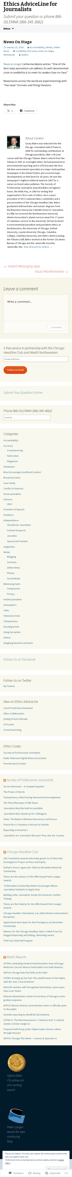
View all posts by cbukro (38, 246)
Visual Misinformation (52, 271)
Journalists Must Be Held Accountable (23, 808)
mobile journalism (12, 599)
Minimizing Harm (11, 584)
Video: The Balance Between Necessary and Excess (30, 819)
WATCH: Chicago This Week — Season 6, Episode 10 (30, 1038)
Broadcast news (11, 477)
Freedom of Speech (13, 509)
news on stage (46, 51)
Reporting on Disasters (15, 830)
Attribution (9, 466)
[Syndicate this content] (4, 780)
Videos (7, 637)
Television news (11, 615)
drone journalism (12, 494)
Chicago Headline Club (22, 852)
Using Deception (12, 632)
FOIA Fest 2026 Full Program (18, 940)
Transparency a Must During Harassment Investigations (32, 797)
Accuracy (8, 445)
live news (32, 51)
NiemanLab (9, 54)
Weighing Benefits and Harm (18, 643)
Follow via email (15, 369)
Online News (13, 567)
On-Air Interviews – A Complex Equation (23, 786)
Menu (6, 28)
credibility (21, 51)
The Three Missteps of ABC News (20, 802)
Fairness (7, 499)
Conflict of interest (13, 488)
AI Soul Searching (12, 729)
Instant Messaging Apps (21, 266)
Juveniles (12, 535)
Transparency (10, 621)
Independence (11, 520)
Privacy (11, 594)
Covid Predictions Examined (18, 708)
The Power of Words (14, 791)
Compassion (13, 588)
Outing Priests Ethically (15, 719)
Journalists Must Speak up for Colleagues (25, 813)
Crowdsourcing (15, 450)
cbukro (24, 54)
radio (6, 610)
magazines (9, 546)
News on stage (12, 64)
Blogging (11, 556)
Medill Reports (16, 957)
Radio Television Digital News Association (24, 758)
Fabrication (13, 455)
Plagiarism (12, 461)
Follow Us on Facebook (19, 659)
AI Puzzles (8, 724)
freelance (8, 514)
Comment (56, 327)
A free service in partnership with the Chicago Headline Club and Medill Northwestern (33, 350)
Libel (9, 504)
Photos (11, 573)
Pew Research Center (14, 763)
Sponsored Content (17, 541)
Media (49, 47)
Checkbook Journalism (19, 524)
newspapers (10, 604)
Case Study (9, 483)
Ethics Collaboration (13, 713)
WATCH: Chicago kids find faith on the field (25, 972)
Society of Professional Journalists (21, 752)
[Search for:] (66, 28)
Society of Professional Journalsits (30, 780)
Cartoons (12, 562)
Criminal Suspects (16, 530)
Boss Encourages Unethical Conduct (22, 472)
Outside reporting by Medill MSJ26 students (26, 1014)
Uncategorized (11, 626)
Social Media (13, 578)
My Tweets (9, 686)
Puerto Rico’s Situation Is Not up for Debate (26, 824)
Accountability (37, 47)
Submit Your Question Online (22, 392)
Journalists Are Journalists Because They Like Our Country (33, 835)
